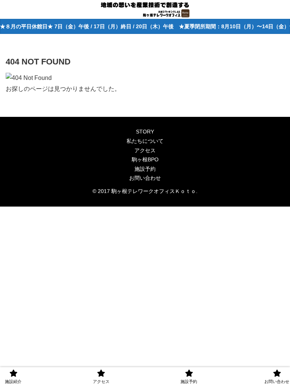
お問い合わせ (145, 178)
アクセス (145, 150)
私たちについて (145, 141)
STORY (145, 132)
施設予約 (145, 169)
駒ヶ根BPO (145, 159)
